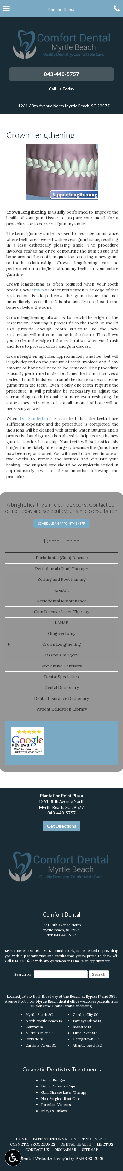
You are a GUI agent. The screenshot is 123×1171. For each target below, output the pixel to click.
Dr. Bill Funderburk (58, 951)
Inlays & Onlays (54, 1111)
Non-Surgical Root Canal (61, 1099)
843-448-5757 (61, 74)
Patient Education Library (61, 709)
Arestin (62, 590)
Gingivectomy (61, 633)
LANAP (61, 622)
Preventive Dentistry (61, 666)
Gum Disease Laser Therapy (61, 611)
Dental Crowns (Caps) (58, 1086)
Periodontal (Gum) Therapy (61, 568)
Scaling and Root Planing (62, 579)
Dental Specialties (61, 676)
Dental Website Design (44, 1158)
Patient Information (54, 1139)
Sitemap (90, 1149)
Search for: (23, 974)
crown (38, 290)
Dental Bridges (53, 1080)
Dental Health (61, 541)
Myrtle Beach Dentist (22, 951)
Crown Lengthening (61, 644)
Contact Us (37, 1149)
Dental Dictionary (61, 687)
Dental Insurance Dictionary (61, 698)
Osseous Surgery (61, 655)
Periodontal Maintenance (61, 601)
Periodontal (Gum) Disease (62, 557)
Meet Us (105, 1144)
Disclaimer (65, 1149)
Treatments (94, 1139)
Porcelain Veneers (56, 1105)
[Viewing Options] (13, 1157)
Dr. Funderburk (35, 418)
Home (21, 1139)
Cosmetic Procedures (32, 1144)
